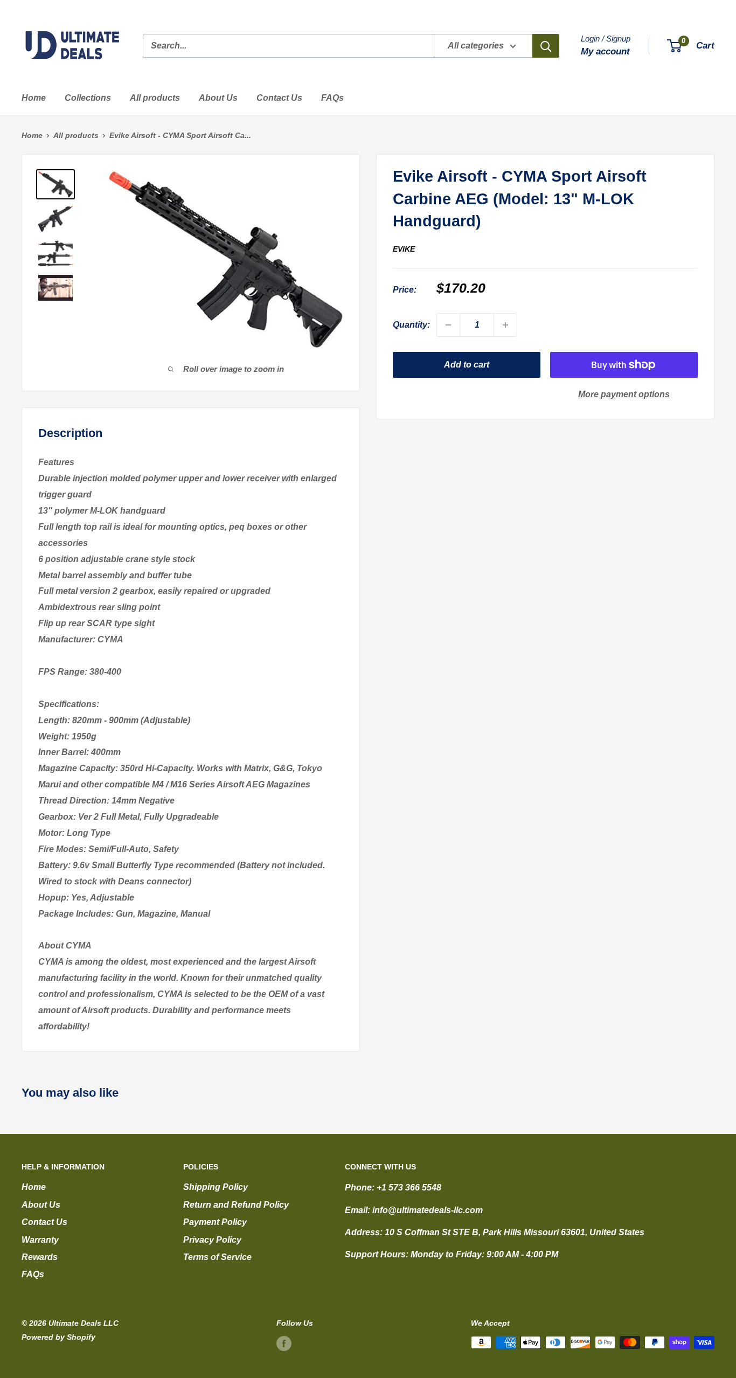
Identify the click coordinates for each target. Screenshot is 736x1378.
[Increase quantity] (505, 325)
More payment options (624, 394)
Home (34, 97)
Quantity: (411, 324)
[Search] (545, 46)
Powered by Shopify (58, 1337)
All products (155, 97)
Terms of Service (217, 1257)
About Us (218, 97)
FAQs (332, 97)
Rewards (40, 1257)
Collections (88, 97)
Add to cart (466, 364)
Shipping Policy (215, 1187)
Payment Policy (215, 1222)
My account (605, 51)
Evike (404, 248)
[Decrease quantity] (448, 325)
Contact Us (279, 97)
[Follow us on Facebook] (283, 1343)
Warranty (40, 1239)
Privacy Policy (212, 1239)
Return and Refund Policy (236, 1204)
